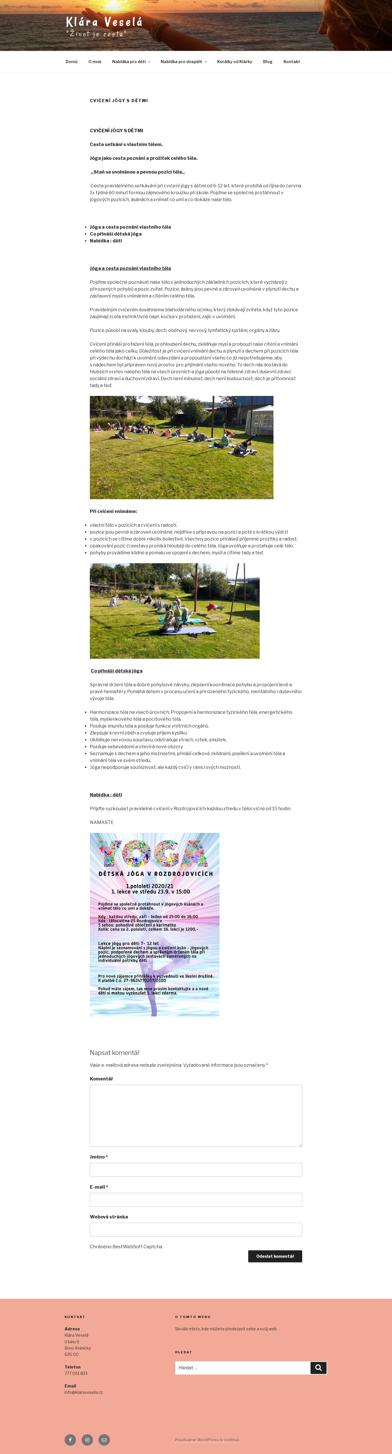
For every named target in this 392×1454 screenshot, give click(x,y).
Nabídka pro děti (129, 61)
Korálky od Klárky (234, 61)
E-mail (99, 1187)
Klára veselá (105, 22)
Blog (268, 61)
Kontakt (292, 61)
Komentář (101, 1079)
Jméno (99, 1157)
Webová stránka (109, 1217)
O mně (94, 61)
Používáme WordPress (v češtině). (207, 1439)
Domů (71, 61)
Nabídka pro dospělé (181, 61)
